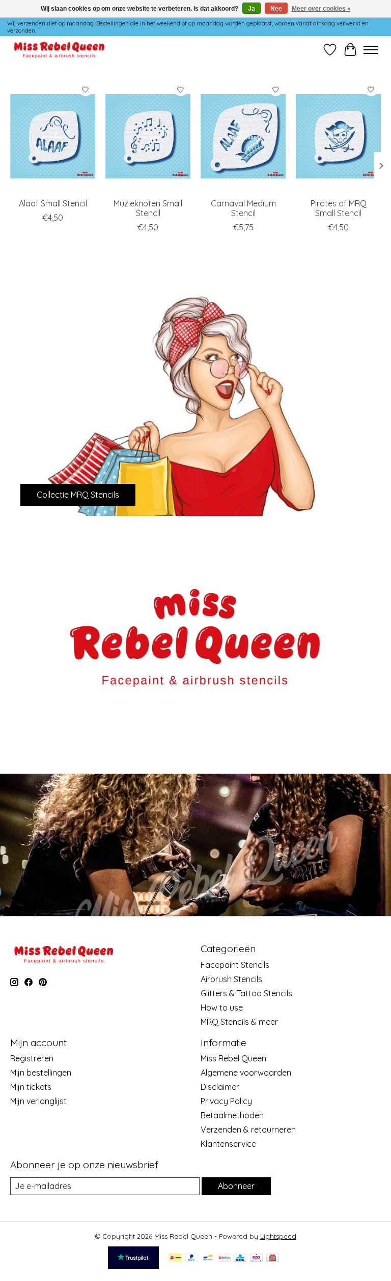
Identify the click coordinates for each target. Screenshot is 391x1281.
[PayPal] (192, 1258)
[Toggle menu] (370, 50)
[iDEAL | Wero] (175, 1258)
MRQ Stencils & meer (239, 1022)
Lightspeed (278, 1236)
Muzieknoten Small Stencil (148, 208)
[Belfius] (224, 1258)
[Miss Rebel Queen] (59, 49)
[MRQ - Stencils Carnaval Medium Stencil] (243, 136)
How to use (222, 1007)
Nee (276, 8)
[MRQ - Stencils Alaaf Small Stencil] (52, 136)
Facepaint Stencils (235, 965)
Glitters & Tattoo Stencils (246, 993)
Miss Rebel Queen (233, 1058)
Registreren (31, 1058)
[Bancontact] (208, 1258)
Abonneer (236, 1186)
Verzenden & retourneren (248, 1129)
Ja (251, 8)
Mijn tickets (30, 1087)
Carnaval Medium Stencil (243, 208)
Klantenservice (228, 1144)
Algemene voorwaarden (246, 1073)
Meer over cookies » (321, 8)
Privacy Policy (226, 1101)
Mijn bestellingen (40, 1073)
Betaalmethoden (232, 1115)
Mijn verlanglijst (38, 1101)
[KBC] (240, 1258)
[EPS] (256, 1258)
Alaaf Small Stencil (53, 203)
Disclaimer (220, 1087)
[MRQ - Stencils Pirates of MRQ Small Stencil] (338, 136)
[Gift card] (272, 1258)
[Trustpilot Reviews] (133, 1266)
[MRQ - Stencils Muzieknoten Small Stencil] (147, 136)
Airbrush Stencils (231, 979)
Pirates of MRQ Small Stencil (339, 208)
